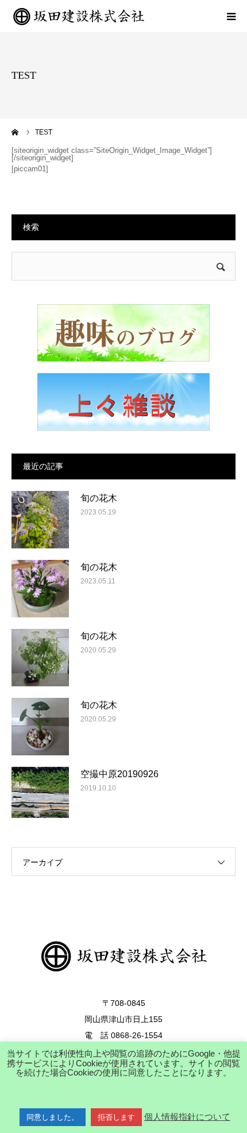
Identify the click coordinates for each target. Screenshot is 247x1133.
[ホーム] (15, 132)
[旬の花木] (40, 519)
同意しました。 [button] (52, 1117)
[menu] (231, 16)
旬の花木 (98, 498)
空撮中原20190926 (119, 774)
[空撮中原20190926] (40, 795)
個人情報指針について (187, 1117)
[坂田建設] (80, 16)
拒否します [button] (116, 1117)
